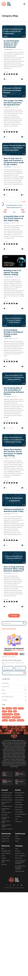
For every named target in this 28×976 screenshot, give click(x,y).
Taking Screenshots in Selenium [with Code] (14, 510)
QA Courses (4, 814)
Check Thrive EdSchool (9, 629)
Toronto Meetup (19, 811)
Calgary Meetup (19, 804)
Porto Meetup (18, 809)
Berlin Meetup (18, 807)
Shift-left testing (6, 717)
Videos (3, 855)
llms (15, 711)
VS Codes (5, 720)
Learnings (3, 864)
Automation (8, 428)
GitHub (4, 711)
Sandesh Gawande (9, 49)
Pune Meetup (18, 795)
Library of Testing (5, 853)
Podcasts (3, 858)
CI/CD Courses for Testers (5, 803)
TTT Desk (4, 700)
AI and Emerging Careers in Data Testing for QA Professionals (11, 44)
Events (4, 693)
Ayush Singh (8, 513)
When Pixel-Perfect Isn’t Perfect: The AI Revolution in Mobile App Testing (13, 452)
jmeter (10, 711)
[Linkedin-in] (10, 885)
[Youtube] (21, 885)
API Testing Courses (6, 797)
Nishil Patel (7, 107)
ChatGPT (21, 708)
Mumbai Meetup (19, 799)
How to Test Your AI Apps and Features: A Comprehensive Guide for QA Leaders (14, 161)
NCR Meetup (18, 802)
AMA (16, 819)
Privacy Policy (18, 858)
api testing (8, 708)
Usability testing (16, 717)
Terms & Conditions (20, 855)
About (16, 848)
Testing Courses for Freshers (6, 825)
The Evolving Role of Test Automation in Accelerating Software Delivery (14, 391)
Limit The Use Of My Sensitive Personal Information (20, 862)
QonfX (16, 836)
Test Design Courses (6, 806)
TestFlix (17, 841)
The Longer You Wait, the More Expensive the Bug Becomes (13, 103)
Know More (12, 656)
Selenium (17, 714)
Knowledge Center (7, 696)
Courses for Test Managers (5, 818)
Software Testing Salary (5, 861)
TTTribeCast (18, 816)
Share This (6, 72)
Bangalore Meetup (19, 792)
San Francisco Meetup (20, 814)
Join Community (5, 836)
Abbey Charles (8, 338)
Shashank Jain (8, 166)
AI (3, 708)
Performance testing (7, 714)
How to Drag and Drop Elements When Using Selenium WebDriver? (14, 569)
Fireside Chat (18, 821)
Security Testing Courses (5, 809)
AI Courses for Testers (6, 792)
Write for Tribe (5, 838)
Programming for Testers (5, 821)
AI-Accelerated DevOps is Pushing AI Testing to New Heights (13, 333)
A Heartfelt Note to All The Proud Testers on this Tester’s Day (14, 218)
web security (20, 720)
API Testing (5, 683)
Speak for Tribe (5, 841)
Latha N (7, 458)
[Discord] (14, 885)
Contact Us (18, 850)
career (15, 708)
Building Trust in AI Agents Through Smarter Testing (12, 272)
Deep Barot (7, 396)
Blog (7, 79)
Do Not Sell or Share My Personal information (20, 867)
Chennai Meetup (19, 797)
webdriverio (12, 720)
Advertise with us (19, 853)
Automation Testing (6, 795)
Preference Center (19, 871)
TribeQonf (17, 838)
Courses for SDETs (6, 812)
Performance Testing (6, 799)
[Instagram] (6, 885)
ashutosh (7, 222)
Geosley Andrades (9, 277)
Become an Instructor (6, 828)
